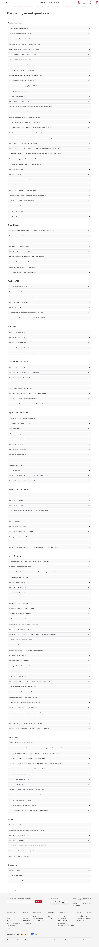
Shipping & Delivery (11, 927)
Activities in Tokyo (80, 916)
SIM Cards (50, 915)
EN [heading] (68, 2)
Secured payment (87, 939)
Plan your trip (89, 916)
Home (8, 890)
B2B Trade (9, 920)
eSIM (49, 916)
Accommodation (56, 6)
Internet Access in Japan (71, 6)
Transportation (28, 6)
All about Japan (89, 915)
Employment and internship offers (13, 923)
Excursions (45, 6)
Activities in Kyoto (80, 918)
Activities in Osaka (80, 920)
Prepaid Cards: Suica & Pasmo (39, 920)
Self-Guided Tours (26, 918)
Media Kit (9, 921)
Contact (9, 939)
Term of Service (75, 939)
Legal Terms (18, 939)
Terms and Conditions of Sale (32, 939)
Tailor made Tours (26, 920)
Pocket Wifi (50, 918)
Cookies (65, 939)
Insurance (56, 939)
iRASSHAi (9, 928)
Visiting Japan (17, 6)
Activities (83, 6)
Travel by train (89, 918)
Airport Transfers (36, 921)
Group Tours (25, 916)
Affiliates (8, 918)
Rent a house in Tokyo (62, 916)
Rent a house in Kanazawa (63, 920)
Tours (37, 6)
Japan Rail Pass (36, 915)
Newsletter (9, 916)
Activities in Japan (80, 915)
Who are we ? (9, 915)
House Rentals (61, 915)
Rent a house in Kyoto (62, 918)
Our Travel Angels (61, 923)
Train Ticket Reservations (38, 916)
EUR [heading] (73, 2)
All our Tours (25, 915)
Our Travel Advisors (27, 923)
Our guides (25, 921)
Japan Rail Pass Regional (38, 918)
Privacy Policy (47, 939)
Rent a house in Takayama (63, 921)
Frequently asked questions (12, 925)
